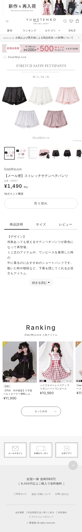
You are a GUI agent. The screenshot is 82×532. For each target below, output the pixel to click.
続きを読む (39, 282)
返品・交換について (41, 494)
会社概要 (19, 512)
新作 (10, 30)
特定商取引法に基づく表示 (41, 512)
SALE (72, 30)
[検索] (65, 20)
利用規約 (62, 512)
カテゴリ (51, 30)
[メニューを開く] (7, 21)
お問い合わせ (62, 494)
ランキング (29, 30)
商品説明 (16, 224)
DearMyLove (13, 168)
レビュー (65, 224)
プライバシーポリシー (42, 516)
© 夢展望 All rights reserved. (41, 522)
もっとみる (41, 411)
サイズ (41, 224)
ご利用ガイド (20, 494)
